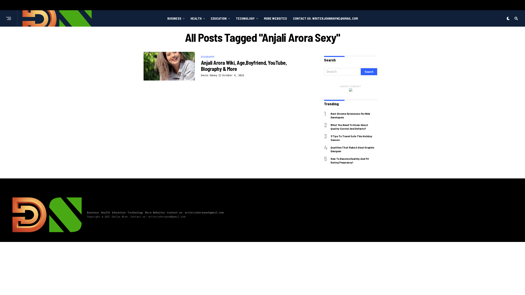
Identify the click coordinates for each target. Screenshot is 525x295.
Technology (245, 18)
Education (219, 18)
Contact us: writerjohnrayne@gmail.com (325, 18)
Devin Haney (209, 75)
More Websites (275, 18)
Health (196, 18)
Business (174, 18)
